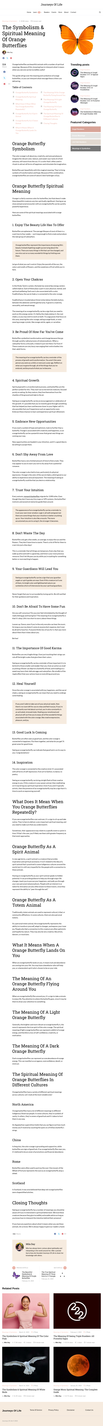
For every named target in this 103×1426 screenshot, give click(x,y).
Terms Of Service (36, 1410)
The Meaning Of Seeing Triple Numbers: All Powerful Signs (74, 1337)
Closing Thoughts (50, 123)
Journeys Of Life (51, 4)
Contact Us (89, 1410)
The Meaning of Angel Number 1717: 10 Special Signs (89, 74)
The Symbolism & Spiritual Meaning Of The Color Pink (25, 1337)
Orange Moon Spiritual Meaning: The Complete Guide (75, 1390)
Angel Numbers (85, 69)
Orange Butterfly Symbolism (26, 92)
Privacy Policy (53, 1410)
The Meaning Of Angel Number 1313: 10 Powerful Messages (90, 101)
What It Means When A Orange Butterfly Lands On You (26, 130)
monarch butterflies (31, 496)
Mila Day (10, 52)
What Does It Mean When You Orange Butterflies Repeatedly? (25, 106)
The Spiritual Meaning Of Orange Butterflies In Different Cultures (53, 116)
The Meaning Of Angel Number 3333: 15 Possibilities (88, 88)
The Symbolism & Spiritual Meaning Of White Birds (23, 1390)
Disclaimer (71, 1410)
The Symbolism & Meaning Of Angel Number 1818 (90, 113)
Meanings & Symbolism (9, 21)
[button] (100, 12)
